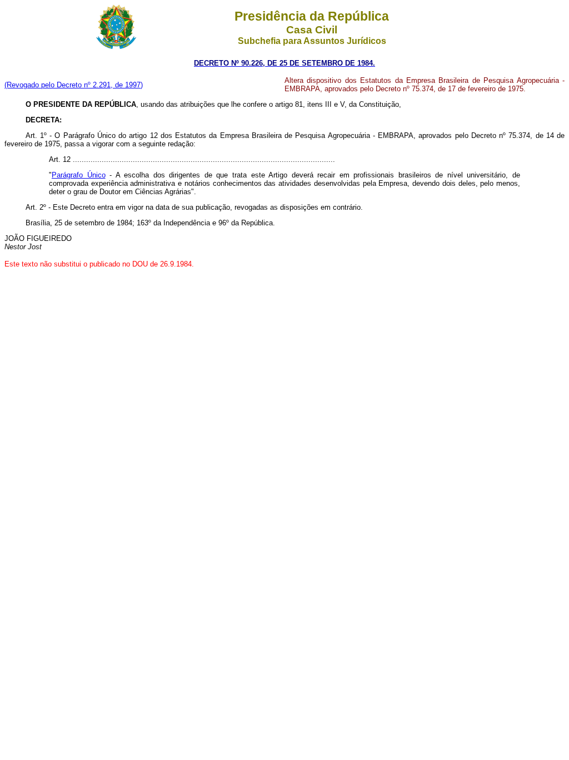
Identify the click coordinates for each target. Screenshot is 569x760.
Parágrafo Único (79, 175)
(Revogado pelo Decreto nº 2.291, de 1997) (73, 85)
